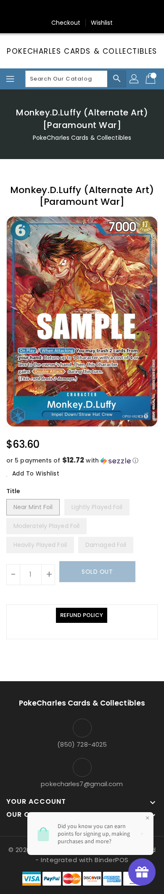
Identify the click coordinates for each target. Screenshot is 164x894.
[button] (82, 460)
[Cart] (151, 79)
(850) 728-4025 (82, 744)
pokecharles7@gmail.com (82, 783)
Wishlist (102, 22)
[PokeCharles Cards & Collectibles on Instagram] (90, 9)
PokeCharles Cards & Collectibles (82, 51)
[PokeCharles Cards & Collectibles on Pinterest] (74, 9)
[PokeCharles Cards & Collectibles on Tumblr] (106, 9)
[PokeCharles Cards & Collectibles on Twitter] (58, 9)
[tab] (81, 615)
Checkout (66, 22)
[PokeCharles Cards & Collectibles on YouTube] (122, 9)
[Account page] (134, 79)
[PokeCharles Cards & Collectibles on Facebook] (42, 9)
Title (13, 491)
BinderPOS (112, 859)
